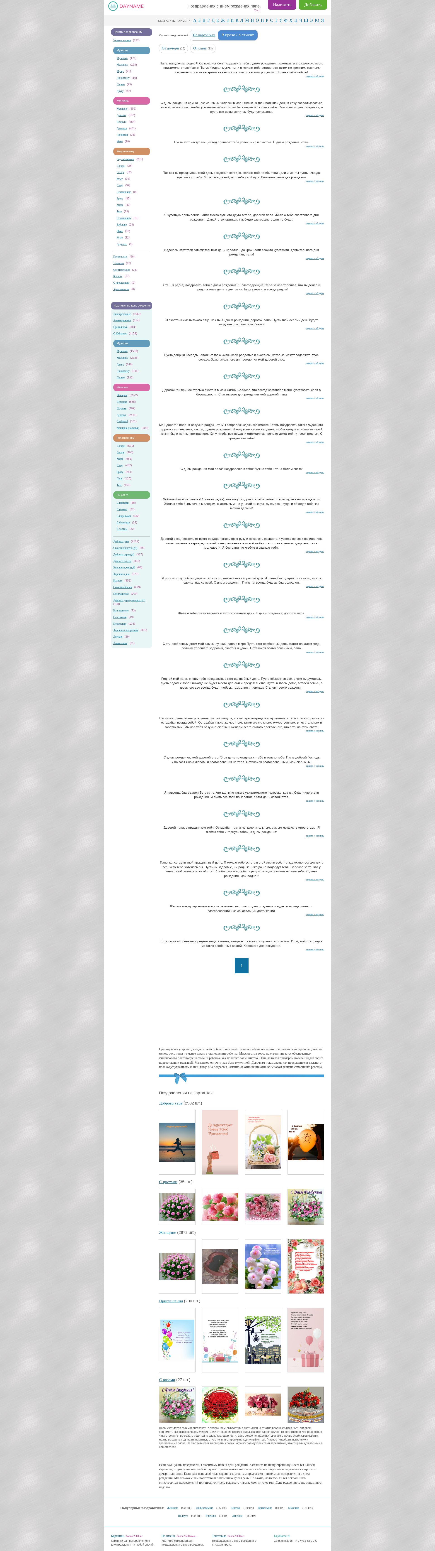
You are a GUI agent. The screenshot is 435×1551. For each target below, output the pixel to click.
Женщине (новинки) (128, 427)
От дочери (170, 48)
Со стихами (119, 617)
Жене (120, 141)
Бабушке (122, 224)
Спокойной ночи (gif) (125, 548)
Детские (117, 636)
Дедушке (122, 244)
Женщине (122, 108)
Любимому (123, 77)
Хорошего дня (121, 574)
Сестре (120, 172)
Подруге (121, 121)
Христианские (121, 289)
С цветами (122, 502)
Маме (120, 204)
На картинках (204, 35)
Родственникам (125, 159)
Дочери (121, 165)
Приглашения (121, 593)
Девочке (121, 115)
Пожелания (119, 623)
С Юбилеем (120, 333)
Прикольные (120, 256)
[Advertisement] (241, 1011)
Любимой (122, 134)
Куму (120, 178)
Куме (120, 237)
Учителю (118, 263)
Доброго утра (121, 541)
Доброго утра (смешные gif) (129, 600)
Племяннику (124, 218)
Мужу (120, 71)
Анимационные (122, 320)
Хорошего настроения (125, 630)
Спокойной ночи (122, 587)
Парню (121, 84)
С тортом (122, 528)
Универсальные (122, 40)
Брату (120, 198)
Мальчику (122, 64)
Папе (119, 478)
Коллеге (117, 276)
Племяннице (124, 192)
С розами (122, 509)
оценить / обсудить (315, 76)
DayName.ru (282, 1536)
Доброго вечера (122, 561)
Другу (120, 91)
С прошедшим (121, 282)
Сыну (120, 185)
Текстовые (219, 1536)
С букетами (123, 522)
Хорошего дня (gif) (124, 567)
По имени (168, 1536)
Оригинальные (121, 269)
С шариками (124, 516)
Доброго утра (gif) (123, 554)
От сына (200, 48)
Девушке (122, 128)
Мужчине (122, 58)
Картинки (117, 1536)
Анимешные (120, 643)
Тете (119, 211)
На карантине (120, 610)
